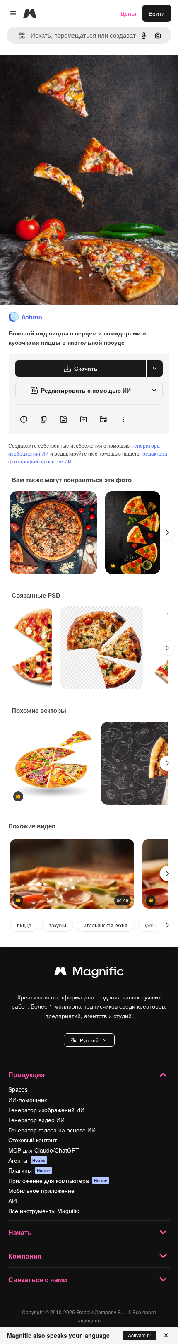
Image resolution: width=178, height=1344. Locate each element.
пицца (24, 925)
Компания (24, 1256)
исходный (55, 71)
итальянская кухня (105, 925)
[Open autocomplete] (18, 35)
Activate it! (139, 1335)
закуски (57, 925)
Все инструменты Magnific (43, 1210)
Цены (128, 13)
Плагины (29, 1170)
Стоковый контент (32, 1140)
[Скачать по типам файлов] (154, 368)
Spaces (18, 1089)
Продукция (26, 1074)
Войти (157, 13)
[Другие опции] (123, 419)
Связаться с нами (37, 1279)
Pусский (89, 1040)
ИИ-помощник (27, 1099)
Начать (20, 1232)
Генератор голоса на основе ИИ (52, 1130)
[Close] (166, 1335)
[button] (89, 1040)
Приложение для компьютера (57, 1180)
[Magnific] (89, 973)
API (12, 1201)
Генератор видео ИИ (36, 1119)
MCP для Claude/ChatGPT (43, 1150)
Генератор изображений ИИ (46, 1109)
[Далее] (167, 532)
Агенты (27, 1160)
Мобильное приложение (41, 1190)
